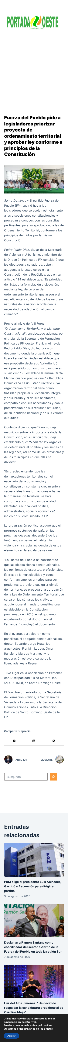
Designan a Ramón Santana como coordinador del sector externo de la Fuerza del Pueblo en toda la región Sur (33, 947)
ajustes (48, 1029)
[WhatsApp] (54, 741)
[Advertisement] (34, 69)
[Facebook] (14, 741)
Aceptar (11, 1035)
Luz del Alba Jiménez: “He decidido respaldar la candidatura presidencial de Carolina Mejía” (33, 1007)
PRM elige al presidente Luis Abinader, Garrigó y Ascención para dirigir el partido (32, 886)
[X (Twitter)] (34, 741)
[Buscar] (53, 777)
